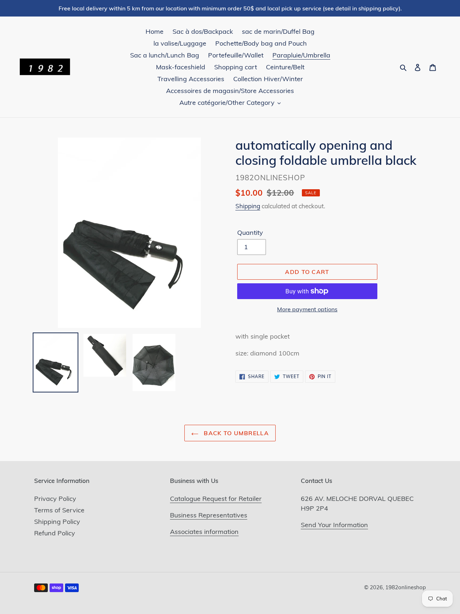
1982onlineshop (405, 587)
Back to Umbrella (235, 433)
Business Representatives (208, 515)
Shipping (247, 206)
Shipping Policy (57, 521)
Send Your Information (334, 525)
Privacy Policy (55, 498)
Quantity (250, 232)
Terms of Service (59, 510)
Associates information (204, 531)
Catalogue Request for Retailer (216, 498)
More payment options (307, 309)
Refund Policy (54, 533)
